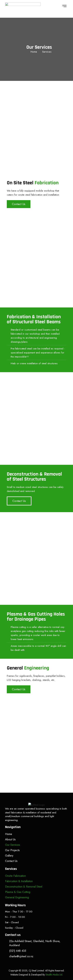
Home (8, 834)
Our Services (12, 845)
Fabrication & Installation (19, 881)
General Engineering (17, 897)
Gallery (9, 856)
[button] (64, 6)
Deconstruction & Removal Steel (23, 887)
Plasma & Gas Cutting (17, 892)
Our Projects (12, 850)
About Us (10, 839)
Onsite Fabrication (15, 876)
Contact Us (11, 861)
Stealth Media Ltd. (54, 974)
